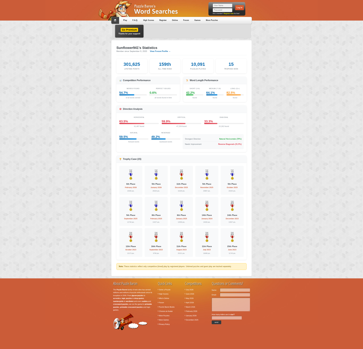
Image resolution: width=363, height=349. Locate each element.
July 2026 (189, 290)
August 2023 (181, 250)
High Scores (148, 20)
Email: (214, 295)
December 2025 (181, 187)
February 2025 (156, 219)
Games (197, 20)
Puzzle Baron (122, 290)
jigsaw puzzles (137, 296)
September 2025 (130, 219)
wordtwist (130, 301)
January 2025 (181, 219)
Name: (214, 290)
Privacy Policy (164, 324)
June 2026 (190, 294)
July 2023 (207, 250)
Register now (229, 13)
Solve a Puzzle (164, 290)
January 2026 (156, 187)
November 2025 (206, 187)
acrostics (117, 298)
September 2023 (156, 250)
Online (175, 20)
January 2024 (206, 219)
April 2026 (190, 303)
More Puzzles (212, 20)
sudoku (145, 301)
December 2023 (232, 219)
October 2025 (232, 187)
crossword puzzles (120, 304)
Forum (186, 20)
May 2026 (190, 298)
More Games (164, 320)
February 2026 (131, 187)
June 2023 (232, 250)
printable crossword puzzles (131, 307)
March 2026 (190, 307)
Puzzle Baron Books (167, 307)
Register (163, 20)
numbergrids (118, 301)
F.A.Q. (135, 20)
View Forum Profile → (160, 51)
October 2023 (130, 250)
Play (125, 20)
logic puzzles (127, 298)
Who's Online (164, 298)
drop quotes (139, 298)
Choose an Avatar (166, 311)
